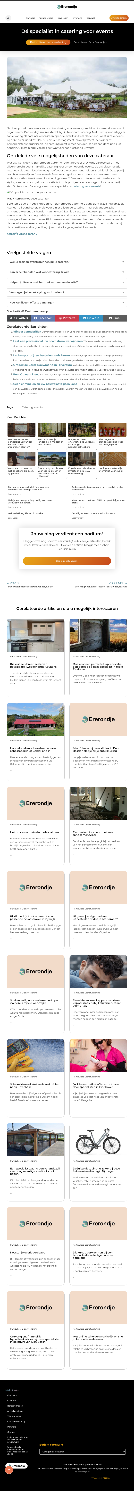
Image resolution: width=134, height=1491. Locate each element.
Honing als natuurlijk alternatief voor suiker (111, 469)
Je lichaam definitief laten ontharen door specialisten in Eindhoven (96, 1086)
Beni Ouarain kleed (26, 374)
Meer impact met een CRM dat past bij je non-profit (98, 501)
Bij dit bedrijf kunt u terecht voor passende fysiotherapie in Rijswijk (32, 918)
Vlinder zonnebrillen (27, 331)
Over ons (77, 18)
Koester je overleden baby (27, 1252)
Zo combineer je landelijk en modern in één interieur (50, 442)
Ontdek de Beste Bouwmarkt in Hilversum (42, 364)
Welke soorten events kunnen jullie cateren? (67, 261)
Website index (14, 1416)
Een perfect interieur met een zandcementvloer (93, 833)
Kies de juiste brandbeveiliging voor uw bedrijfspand (111, 442)
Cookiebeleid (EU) (16, 1421)
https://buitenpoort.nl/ (22, 233)
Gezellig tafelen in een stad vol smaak (93, 513)
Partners (30, 18)
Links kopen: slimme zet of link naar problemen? (17, 1439)
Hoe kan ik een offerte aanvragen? (67, 302)
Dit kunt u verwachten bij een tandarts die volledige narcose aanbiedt (93, 1255)
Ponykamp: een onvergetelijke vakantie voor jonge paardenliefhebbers (81, 443)
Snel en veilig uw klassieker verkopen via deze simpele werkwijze (34, 1002)
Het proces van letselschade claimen (34, 832)
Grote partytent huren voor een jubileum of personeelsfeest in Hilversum (50, 472)
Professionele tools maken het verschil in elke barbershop (97, 488)
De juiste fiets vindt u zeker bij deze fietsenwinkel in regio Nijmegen (96, 1170)
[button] (8, 18)
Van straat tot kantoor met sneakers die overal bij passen (21, 471)
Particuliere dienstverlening (48, 42)
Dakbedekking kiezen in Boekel (25, 513)
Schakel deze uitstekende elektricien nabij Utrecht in (34, 1086)
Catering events (32, 407)
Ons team (63, 18)
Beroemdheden (15, 1406)
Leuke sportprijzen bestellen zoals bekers (42, 355)
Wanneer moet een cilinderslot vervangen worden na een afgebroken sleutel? (20, 443)
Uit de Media (46, 18)
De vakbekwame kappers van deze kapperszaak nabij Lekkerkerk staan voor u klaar (97, 1003)
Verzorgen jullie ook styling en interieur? (67, 292)
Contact (90, 18)
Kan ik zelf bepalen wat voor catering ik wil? (67, 272)
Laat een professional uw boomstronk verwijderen (48, 341)
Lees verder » (14, 494)
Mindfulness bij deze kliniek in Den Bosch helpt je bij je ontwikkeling (96, 749)
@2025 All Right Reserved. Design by (82, 1478)
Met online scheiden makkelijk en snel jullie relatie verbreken (98, 1338)
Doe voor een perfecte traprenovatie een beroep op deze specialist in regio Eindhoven (98, 667)
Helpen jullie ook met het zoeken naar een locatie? (67, 282)
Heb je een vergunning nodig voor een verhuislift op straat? (30, 501)
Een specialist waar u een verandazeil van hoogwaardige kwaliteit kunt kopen (35, 1171)
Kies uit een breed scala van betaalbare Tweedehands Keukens (33, 665)
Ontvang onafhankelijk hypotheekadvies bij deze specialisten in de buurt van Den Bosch (35, 1339)
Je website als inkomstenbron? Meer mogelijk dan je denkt (17, 1450)
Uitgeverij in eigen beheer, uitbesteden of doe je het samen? (95, 918)
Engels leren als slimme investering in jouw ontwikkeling (81, 471)
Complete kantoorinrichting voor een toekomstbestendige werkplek (29, 488)
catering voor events (86, 186)
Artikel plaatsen (15, 1411)
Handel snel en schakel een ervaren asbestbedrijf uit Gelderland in (34, 749)
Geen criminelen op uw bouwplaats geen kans (45, 384)
